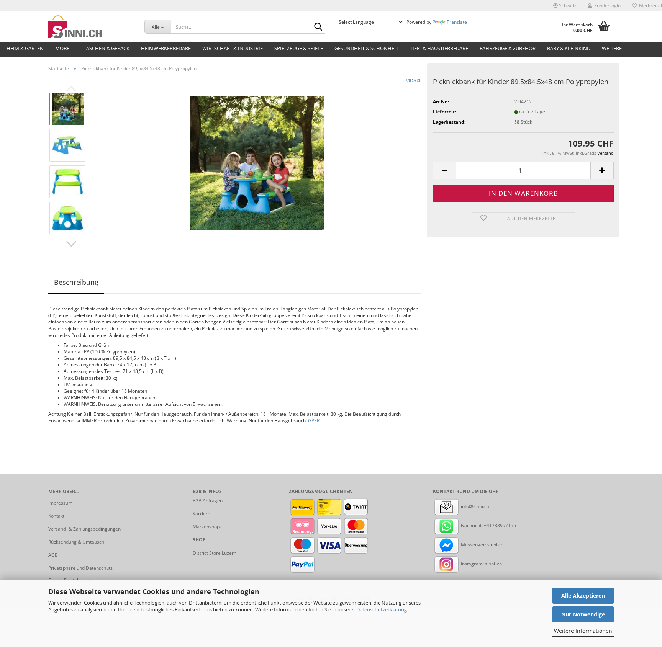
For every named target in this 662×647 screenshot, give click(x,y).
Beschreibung (76, 282)
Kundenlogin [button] (606, 5)
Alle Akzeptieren (583, 595)
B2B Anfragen (208, 500)
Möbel (63, 48)
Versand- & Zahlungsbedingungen (84, 529)
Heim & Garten (25, 48)
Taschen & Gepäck (106, 48)
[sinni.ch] (90, 26)
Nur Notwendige (583, 614)
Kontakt (56, 516)
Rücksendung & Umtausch (76, 542)
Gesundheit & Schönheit (366, 48)
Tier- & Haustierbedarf (439, 48)
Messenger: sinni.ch (481, 544)
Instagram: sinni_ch (481, 563)
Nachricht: (472, 525)
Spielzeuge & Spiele (298, 48)
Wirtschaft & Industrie (232, 48)
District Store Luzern (214, 553)
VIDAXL (413, 80)
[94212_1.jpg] (257, 163)
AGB (53, 555)
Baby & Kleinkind (568, 48)
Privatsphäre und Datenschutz (80, 568)
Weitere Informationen (583, 630)
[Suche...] (318, 27)
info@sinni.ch (474, 506)
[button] (564, 5)
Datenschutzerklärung (381, 609)
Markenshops (207, 526)
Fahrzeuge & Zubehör (508, 48)
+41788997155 (500, 525)
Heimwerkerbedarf (166, 48)
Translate (457, 22)
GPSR (314, 420)
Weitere (612, 48)
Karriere (201, 513)
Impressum (60, 503)
